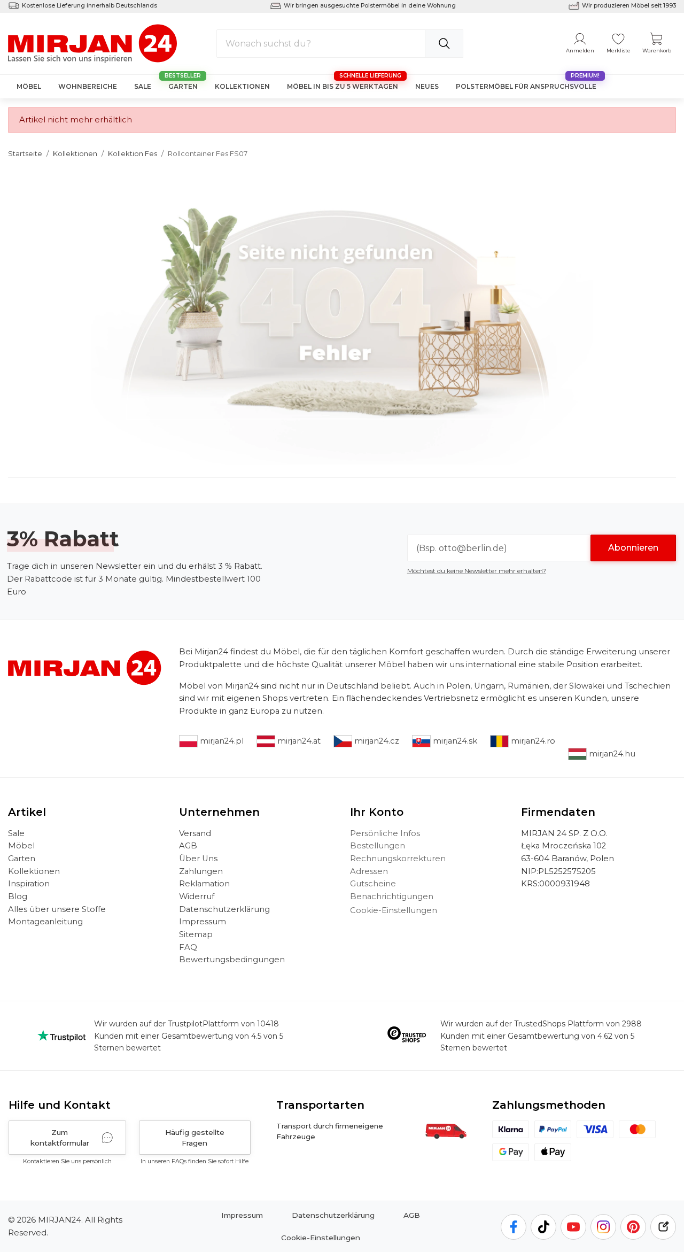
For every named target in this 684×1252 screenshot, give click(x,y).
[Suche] (444, 43)
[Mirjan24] (93, 43)
